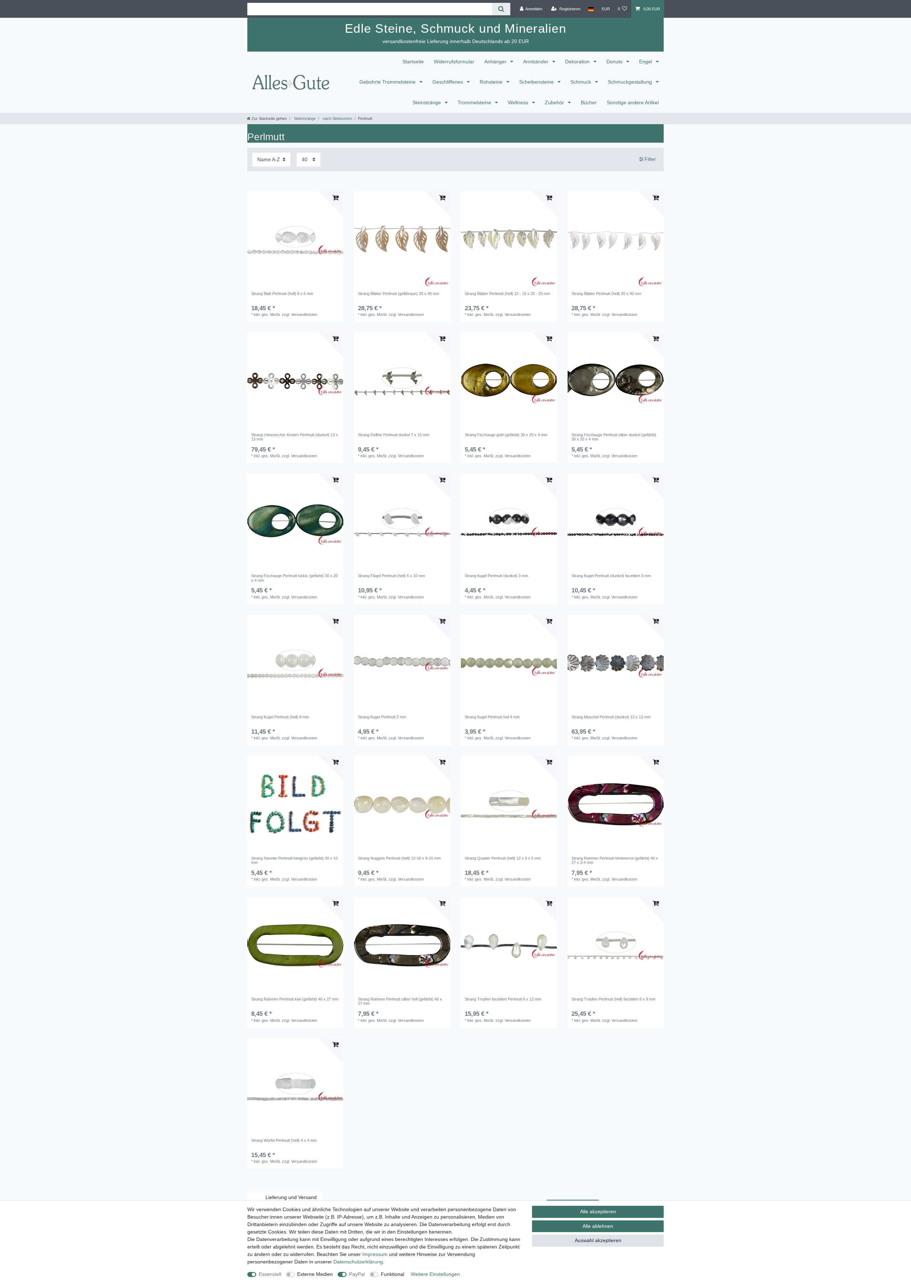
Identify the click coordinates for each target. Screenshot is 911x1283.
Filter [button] (650, 159)
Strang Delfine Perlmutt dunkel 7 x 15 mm (393, 435)
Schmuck (581, 82)
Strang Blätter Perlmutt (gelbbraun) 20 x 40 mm (398, 293)
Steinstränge (427, 102)
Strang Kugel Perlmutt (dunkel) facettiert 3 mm (611, 576)
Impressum (375, 1254)
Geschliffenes (448, 82)
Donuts (615, 61)
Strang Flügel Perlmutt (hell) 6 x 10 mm (391, 576)
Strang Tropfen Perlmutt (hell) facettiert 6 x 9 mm (613, 999)
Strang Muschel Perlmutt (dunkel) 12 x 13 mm (611, 717)
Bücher (589, 102)
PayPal (357, 1274)
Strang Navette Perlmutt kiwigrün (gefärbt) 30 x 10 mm (294, 860)
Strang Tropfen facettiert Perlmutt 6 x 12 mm (503, 999)
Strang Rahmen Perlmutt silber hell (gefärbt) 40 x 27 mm (400, 1001)
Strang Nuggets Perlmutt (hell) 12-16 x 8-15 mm (399, 858)
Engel (646, 61)
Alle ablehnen (598, 1226)
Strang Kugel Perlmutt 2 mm (382, 717)
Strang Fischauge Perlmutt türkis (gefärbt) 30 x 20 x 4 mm (294, 578)
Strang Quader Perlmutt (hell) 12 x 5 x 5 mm (503, 858)
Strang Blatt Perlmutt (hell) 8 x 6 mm (282, 293)
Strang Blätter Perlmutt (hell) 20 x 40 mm (606, 293)
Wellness (519, 102)
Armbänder (536, 61)
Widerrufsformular (454, 61)
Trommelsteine (475, 102)
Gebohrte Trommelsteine (388, 82)
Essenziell (270, 1274)
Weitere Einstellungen (435, 1274)
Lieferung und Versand (291, 1197)
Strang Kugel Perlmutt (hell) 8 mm (280, 717)
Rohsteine (492, 82)
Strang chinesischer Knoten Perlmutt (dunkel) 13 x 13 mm (294, 437)
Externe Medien (315, 1274)
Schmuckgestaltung (630, 82)
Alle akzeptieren (598, 1211)
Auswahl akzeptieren (598, 1240)
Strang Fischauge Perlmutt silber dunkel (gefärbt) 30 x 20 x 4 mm (614, 437)
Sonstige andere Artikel (633, 102)
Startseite (413, 61)
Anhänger (496, 61)
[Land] (590, 9)
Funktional (392, 1274)
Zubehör (555, 102)
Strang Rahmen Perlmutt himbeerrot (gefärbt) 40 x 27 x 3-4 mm (615, 860)
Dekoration (578, 61)
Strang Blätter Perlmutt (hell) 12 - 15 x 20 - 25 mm (507, 293)
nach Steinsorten (337, 118)
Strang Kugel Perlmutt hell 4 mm (492, 717)
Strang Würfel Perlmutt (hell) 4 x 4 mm (284, 1140)
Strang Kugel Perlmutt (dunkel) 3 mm (496, 576)
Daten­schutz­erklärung (358, 1261)
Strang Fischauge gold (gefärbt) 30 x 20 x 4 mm (506, 435)
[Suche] (501, 9)
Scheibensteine (537, 82)
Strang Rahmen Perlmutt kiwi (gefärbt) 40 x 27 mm (294, 999)
